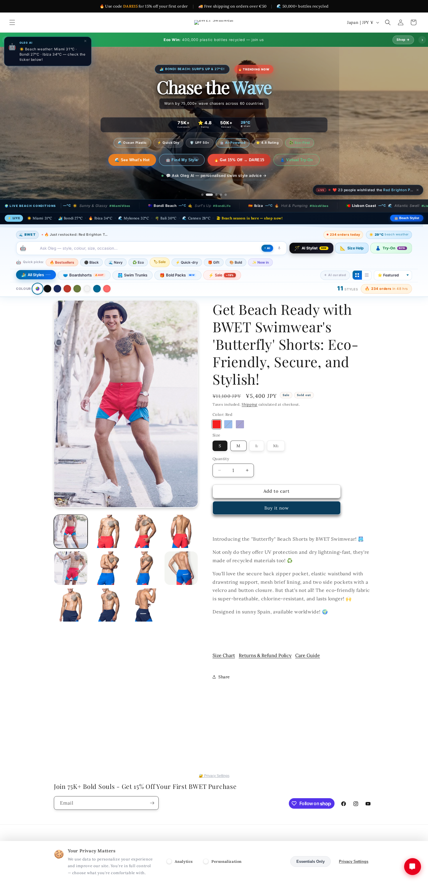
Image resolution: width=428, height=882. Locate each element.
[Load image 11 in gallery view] (71, 605)
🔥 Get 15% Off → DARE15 (243, 160)
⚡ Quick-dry (187, 262)
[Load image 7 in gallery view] (71, 568)
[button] (12, 22)
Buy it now (276, 508)
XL (279, 447)
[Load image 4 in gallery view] (107, 531)
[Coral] (107, 288)
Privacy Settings (353, 861)
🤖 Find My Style (185, 160)
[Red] (67, 288)
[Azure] (228, 424)
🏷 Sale (160, 261)
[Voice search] (279, 248)
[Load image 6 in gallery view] (181, 531)
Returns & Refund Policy (265, 655)
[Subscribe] (152, 803)
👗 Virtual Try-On (300, 160)
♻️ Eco (138, 262)
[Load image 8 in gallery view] (107, 568)
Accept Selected (267, 861)
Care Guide (307, 655)
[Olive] (77, 288)
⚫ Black (91, 262)
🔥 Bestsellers (62, 262)
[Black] (47, 288)
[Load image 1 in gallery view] (71, 531)
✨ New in (260, 262)
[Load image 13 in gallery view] (144, 605)
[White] (87, 288)
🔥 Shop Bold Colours (132, 160)
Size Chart (224, 655)
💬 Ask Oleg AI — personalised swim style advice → (216, 175)
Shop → (403, 40)
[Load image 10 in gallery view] (181, 568)
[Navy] (57, 288)
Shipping (249, 404)
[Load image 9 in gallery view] (144, 568)
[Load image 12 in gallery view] (107, 605)
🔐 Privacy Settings (214, 776)
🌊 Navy (116, 262)
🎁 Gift (214, 262)
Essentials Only (310, 861)
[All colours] (37, 288)
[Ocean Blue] (97, 288)
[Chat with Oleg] (412, 866)
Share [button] (224, 676)
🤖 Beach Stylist (406, 218)
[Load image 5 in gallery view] (144, 531)
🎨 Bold (235, 262)
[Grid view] (357, 275)
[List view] (366, 275)
